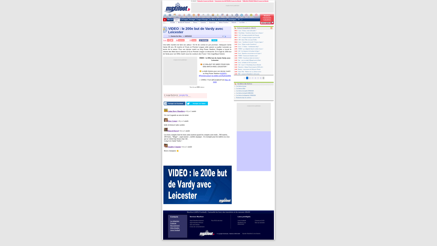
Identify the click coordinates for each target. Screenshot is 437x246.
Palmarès (234, 22)
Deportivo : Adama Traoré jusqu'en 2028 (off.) (250, 67)
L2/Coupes (184, 19)
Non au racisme (260, 222)
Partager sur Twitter (199, 103)
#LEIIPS (223, 73)
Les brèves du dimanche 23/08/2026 (246, 95)
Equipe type (212, 22)
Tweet (214, 40)
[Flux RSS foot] (271, 28)
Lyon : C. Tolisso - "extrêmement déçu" (248, 46)
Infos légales (174, 228)
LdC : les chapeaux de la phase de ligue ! (249, 51)
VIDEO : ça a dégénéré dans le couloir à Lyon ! (250, 49)
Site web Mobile (195, 225)
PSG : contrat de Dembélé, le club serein (248, 74)
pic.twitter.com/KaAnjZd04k (221, 76)
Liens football (175, 230)
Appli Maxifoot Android (197, 220)
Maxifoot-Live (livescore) (242, 223)
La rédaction (174, 221)
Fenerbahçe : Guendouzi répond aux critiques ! (251, 33)
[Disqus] (197, 135)
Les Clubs (242, 22)
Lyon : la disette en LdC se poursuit (247, 62)
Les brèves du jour (241, 86)
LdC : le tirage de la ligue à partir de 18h (249, 37)
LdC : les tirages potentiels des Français (249, 35)
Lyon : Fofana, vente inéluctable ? (247, 30)
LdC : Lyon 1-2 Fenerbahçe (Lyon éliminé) (249, 64)
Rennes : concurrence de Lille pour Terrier (249, 69)
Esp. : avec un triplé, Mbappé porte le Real (249, 60)
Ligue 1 (176, 19)
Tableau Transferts (223, 22)
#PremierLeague (205, 76)
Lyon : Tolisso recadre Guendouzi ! (247, 44)
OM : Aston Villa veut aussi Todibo (248, 39)
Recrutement (175, 226)
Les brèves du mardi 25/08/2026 (245, 91)
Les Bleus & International (218, 19)
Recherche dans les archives (243, 97)
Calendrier (203, 22)
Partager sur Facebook (175, 103)
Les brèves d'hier (240, 88)
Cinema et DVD (259, 220)
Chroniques (232, 19)
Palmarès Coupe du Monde (205, 1)
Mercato (170, 19)
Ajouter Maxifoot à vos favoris (251, 233)
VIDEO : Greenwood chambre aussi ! (248, 55)
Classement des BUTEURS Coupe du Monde (228, 1)
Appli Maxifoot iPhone (196, 222)
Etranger (192, 19)
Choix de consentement (197, 227)
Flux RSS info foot (216, 220)
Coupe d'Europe (202, 19)
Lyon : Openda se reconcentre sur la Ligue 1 (250, 53)
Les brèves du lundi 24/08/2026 (244, 93)
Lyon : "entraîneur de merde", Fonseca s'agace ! (251, 42)
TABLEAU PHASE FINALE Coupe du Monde (255, 1)
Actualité (172, 22)
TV (238, 19)
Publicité (173, 223)
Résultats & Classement (184, 22)
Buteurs (195, 22)
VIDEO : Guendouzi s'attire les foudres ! (248, 58)
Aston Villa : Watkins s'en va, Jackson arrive (249, 71)
